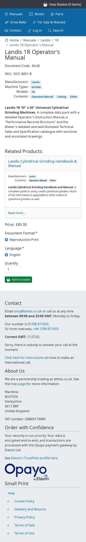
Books (39, 14)
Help (11, 493)
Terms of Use (24, 533)
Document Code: (17, 66)
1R (57, 40)
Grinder (36, 87)
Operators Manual (42, 96)
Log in (37, 30)
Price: (9, 224)
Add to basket (21, 279)
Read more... (16, 213)
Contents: (21, 96)
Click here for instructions (24, 357)
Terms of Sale (24, 525)
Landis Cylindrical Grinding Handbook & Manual (42, 163)
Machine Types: (16, 87)
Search (58, 30)
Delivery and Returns (30, 509)
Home (14, 40)
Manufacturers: (16, 82)
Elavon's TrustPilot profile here (34, 458)
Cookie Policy (24, 501)
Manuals (16, 14)
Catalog (61, 96)
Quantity (11, 263)
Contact (15, 30)
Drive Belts (18, 22)
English (15, 255)
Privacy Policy (24, 517)
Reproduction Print (24, 239)
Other (73, 96)
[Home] (6, 4)
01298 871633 (38, 324)
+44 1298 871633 (45, 329)
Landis (45, 40)
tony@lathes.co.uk (28, 311)
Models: (22, 91)
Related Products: (24, 151)
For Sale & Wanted (51, 22)
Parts (59, 14)
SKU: (8, 74)
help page (18, 384)
